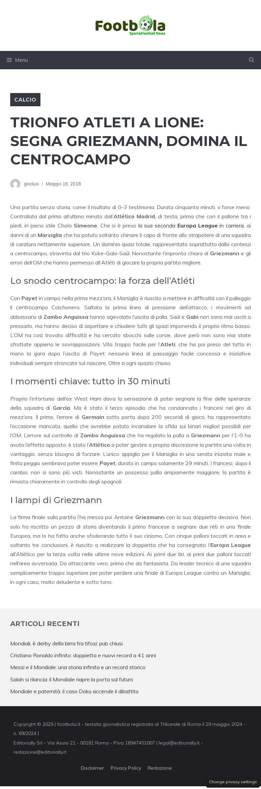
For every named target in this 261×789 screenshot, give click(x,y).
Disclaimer (92, 768)
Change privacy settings (233, 781)
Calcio (25, 99)
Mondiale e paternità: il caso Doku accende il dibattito (75, 691)
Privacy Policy (126, 768)
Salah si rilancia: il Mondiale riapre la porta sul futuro (71, 679)
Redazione (160, 768)
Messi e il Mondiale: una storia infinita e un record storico (77, 667)
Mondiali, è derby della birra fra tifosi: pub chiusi (66, 643)
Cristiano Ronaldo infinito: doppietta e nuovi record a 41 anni (83, 655)
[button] (251, 60)
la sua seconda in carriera (191, 225)
